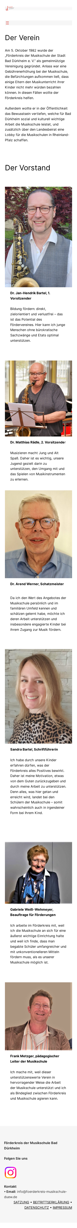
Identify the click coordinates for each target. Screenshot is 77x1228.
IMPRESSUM (62, 1207)
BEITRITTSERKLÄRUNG (51, 1202)
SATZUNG (21, 1202)
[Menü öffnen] (7, 22)
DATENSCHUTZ (36, 1207)
